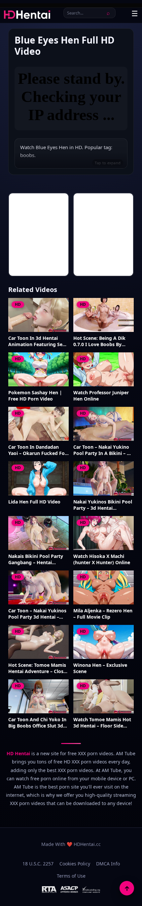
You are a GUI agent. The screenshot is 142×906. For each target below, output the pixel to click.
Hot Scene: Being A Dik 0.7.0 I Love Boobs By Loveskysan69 (99, 341)
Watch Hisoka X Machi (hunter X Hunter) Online (101, 559)
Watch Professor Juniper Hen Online (101, 396)
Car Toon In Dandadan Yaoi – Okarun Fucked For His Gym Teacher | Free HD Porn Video (37, 450)
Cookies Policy (74, 863)
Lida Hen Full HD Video (34, 502)
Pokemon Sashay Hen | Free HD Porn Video (35, 396)
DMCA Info (108, 863)
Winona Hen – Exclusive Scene (100, 668)
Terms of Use (71, 876)
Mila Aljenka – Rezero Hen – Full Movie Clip (102, 614)
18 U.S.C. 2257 (37, 863)
